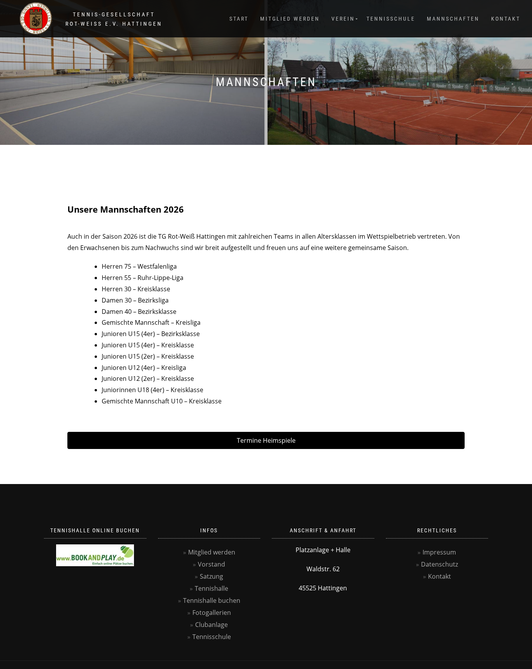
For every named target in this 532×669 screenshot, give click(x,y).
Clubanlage (211, 624)
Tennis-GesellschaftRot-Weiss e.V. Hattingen (113, 19)
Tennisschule (390, 19)
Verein (343, 19)
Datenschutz (439, 564)
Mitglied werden (290, 19)
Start (238, 19)
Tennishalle (211, 588)
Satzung (211, 576)
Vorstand (211, 564)
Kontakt (505, 19)
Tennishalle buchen (211, 600)
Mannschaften (453, 19)
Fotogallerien (211, 612)
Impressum (439, 552)
